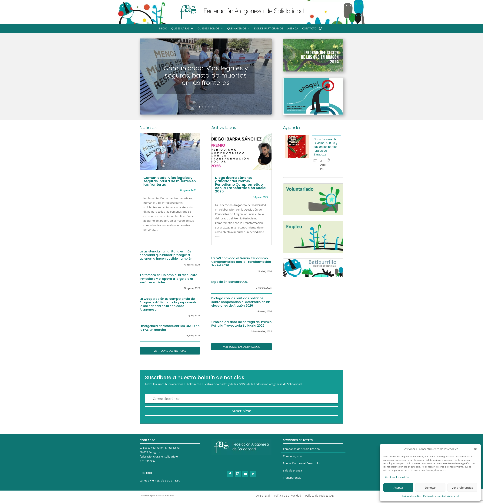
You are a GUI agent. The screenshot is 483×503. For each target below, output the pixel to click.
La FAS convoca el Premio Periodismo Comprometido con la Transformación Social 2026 (241, 262)
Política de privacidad (434, 496)
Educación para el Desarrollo (301, 463)
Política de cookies (411, 496)
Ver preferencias (462, 487)
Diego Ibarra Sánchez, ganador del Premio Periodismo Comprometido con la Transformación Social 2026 (241, 184)
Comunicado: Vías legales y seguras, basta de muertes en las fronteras (206, 75)
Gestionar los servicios (397, 477)
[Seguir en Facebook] (230, 474)
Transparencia (292, 477)
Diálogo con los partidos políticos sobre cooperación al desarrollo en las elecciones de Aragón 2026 (241, 302)
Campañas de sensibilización (301, 449)
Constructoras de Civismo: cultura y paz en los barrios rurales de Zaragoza (325, 146)
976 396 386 (147, 461)
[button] (475, 449)
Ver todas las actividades (241, 346)
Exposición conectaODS (229, 282)
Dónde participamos (268, 28)
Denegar (430, 487)
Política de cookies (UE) (319, 495)
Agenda (292, 28)
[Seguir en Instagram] (238, 474)
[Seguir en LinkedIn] (253, 474)
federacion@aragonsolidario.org (160, 456)
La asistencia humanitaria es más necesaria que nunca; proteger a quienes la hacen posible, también (166, 255)
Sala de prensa (292, 470)
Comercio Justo (292, 456)
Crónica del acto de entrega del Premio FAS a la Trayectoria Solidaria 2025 (241, 324)
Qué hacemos (236, 28)
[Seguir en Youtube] (245, 474)
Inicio (163, 28)
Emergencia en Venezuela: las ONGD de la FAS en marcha (169, 328)
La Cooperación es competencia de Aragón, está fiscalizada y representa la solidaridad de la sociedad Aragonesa (168, 304)
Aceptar (398, 487)
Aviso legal (453, 496)
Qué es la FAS (180, 28)
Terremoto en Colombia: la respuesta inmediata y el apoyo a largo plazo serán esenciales (168, 278)
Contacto (309, 28)
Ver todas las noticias (170, 350)
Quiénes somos (208, 28)
